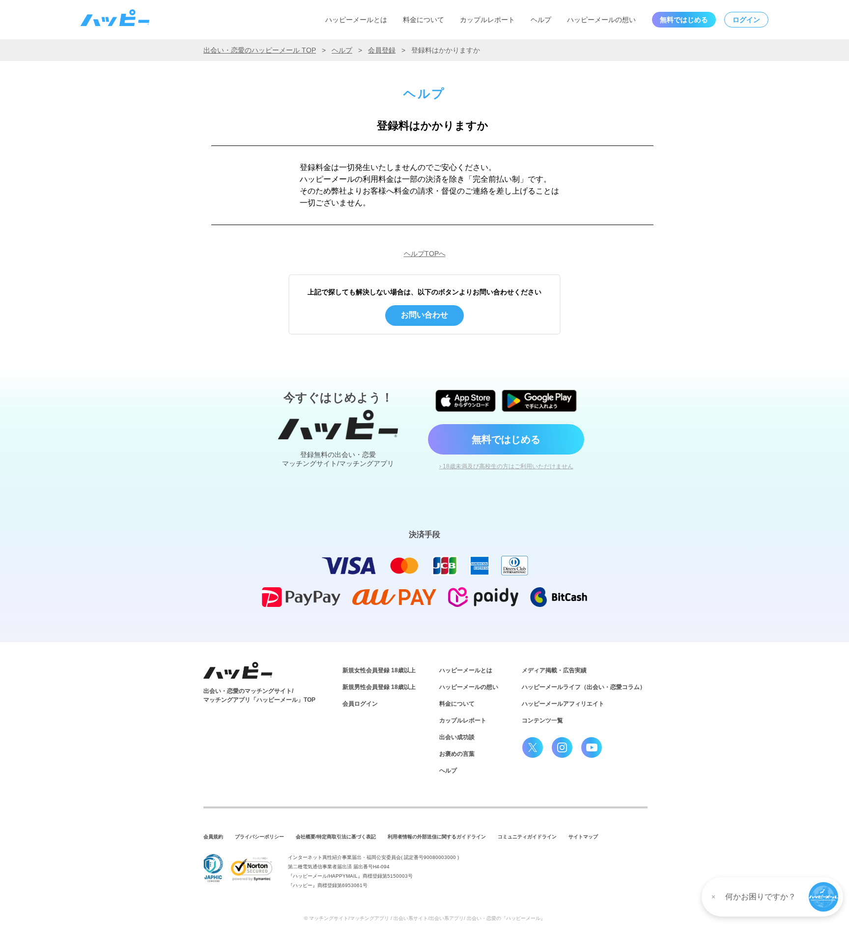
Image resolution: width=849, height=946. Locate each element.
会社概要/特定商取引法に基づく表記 (336, 836)
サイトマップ (583, 836)
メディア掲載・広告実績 (554, 670)
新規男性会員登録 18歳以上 (379, 687)
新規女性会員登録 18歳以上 (379, 670)
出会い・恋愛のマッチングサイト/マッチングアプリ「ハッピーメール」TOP (259, 695)
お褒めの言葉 (457, 753)
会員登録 (382, 50)
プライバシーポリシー (259, 836)
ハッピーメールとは (356, 20)
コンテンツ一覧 (542, 720)
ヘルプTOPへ (425, 254)
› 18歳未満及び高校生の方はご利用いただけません (506, 466)
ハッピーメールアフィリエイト (563, 703)
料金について (423, 20)
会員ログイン (360, 703)
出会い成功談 (457, 737)
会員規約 (213, 836)
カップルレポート (487, 20)
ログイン (746, 19)
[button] (823, 897)
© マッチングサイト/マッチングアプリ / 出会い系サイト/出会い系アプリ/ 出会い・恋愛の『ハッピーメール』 (424, 918)
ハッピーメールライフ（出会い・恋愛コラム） (584, 687)
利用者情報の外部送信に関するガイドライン (437, 836)
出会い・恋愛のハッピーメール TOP (259, 50)
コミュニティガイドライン (527, 836)
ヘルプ (541, 20)
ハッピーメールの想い (601, 20)
